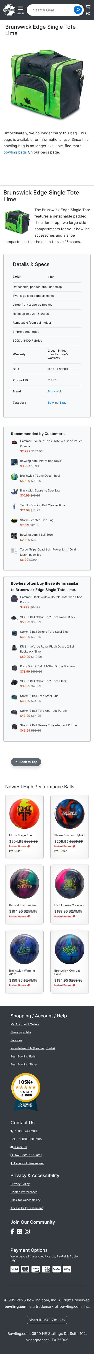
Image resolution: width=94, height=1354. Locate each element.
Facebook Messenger (28, 1163)
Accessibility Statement (26, 1208)
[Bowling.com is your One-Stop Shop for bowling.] (9, 9)
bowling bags (15, 152)
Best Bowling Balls (23, 1056)
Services (16, 1040)
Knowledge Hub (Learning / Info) (32, 1048)
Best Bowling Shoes (24, 1064)
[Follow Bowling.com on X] (21, 1232)
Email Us (20, 1147)
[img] (56, 1269)
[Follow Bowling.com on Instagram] (28, 1232)
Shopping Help (20, 1032)
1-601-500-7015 (30, 1139)
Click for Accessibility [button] (25, 1200)
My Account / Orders (24, 1024)
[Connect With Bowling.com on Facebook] (13, 1232)
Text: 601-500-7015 (27, 1155)
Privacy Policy (20, 1184)
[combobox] (51, 10)
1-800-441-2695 (26, 1131)
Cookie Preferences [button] (23, 1192)
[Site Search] (78, 10)
